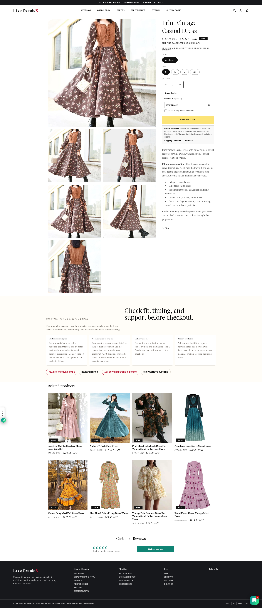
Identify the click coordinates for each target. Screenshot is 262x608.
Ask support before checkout (120, 371)
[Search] (234, 10)
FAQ (166, 573)
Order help (188, 141)
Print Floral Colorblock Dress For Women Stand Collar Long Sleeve (149, 447)
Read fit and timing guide (62, 371)
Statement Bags (127, 577)
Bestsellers (125, 584)
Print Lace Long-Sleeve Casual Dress (193, 445)
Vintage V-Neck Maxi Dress (104, 445)
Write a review (155, 549)
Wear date (173, 99)
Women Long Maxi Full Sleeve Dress (66, 513)
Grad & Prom (103, 10)
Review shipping (89, 371)
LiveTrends (25, 10)
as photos (170, 59)
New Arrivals (126, 581)
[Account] (241, 10)
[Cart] (247, 10)
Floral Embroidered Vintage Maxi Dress (191, 515)
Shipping (166, 43)
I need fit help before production (181, 111)
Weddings (86, 10)
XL (194, 71)
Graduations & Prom (84, 577)
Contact (168, 584)
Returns (177, 141)
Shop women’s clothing (155, 371)
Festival (156, 10)
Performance (138, 10)
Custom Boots (173, 10)
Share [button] (167, 228)
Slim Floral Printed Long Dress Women (109, 513)
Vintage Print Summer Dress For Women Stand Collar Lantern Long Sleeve (149, 516)
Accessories (125, 573)
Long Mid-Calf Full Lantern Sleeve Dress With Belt (65, 447)
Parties (120, 10)
